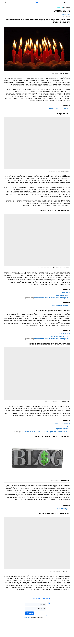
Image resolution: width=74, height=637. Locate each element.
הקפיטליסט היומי (62, 509)
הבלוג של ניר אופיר (62, 295)
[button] (65, 2)
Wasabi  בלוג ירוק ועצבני (59, 306)
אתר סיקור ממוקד (62, 429)
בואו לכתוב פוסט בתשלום (59, 336)
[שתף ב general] (5, 2)
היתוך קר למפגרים (62, 333)
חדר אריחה (64, 426)
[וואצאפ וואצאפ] (9, 2)
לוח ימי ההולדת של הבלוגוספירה (57, 109)
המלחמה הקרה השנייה (60, 423)
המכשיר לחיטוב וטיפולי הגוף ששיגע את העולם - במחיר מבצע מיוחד (45, 432)
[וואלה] (37, 2)
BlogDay (65, 292)
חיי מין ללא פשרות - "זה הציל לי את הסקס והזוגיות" (51, 298)
